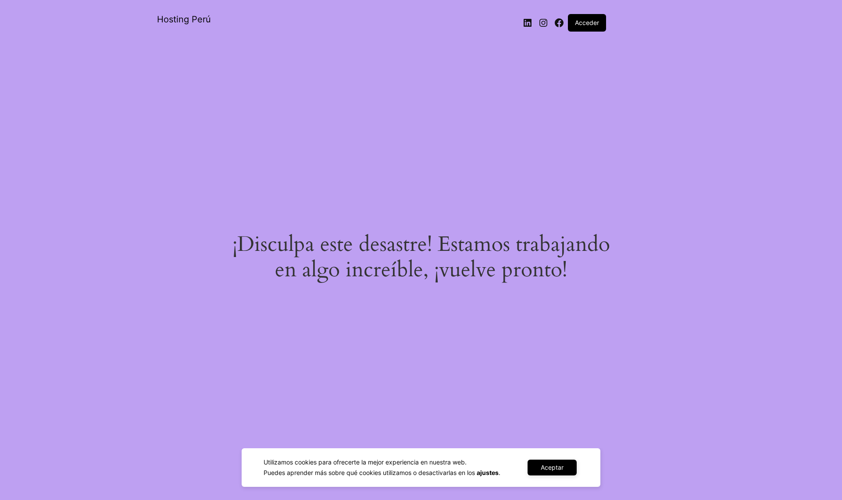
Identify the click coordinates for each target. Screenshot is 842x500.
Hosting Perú (184, 19)
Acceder (587, 22)
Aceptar (552, 467)
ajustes (488, 472)
